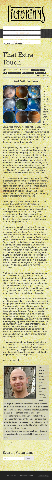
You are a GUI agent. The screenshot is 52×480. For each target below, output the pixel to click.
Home (21, 28)
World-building (28, 73)
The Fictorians (21, 32)
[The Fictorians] (26, 22)
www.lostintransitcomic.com (16, 431)
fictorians (25, 70)
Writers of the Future (25, 419)
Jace (23, 275)
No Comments (44, 75)
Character (35, 70)
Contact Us (21, 37)
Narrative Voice (14, 73)
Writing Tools (41, 73)
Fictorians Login (43, 475)
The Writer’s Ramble (14, 409)
